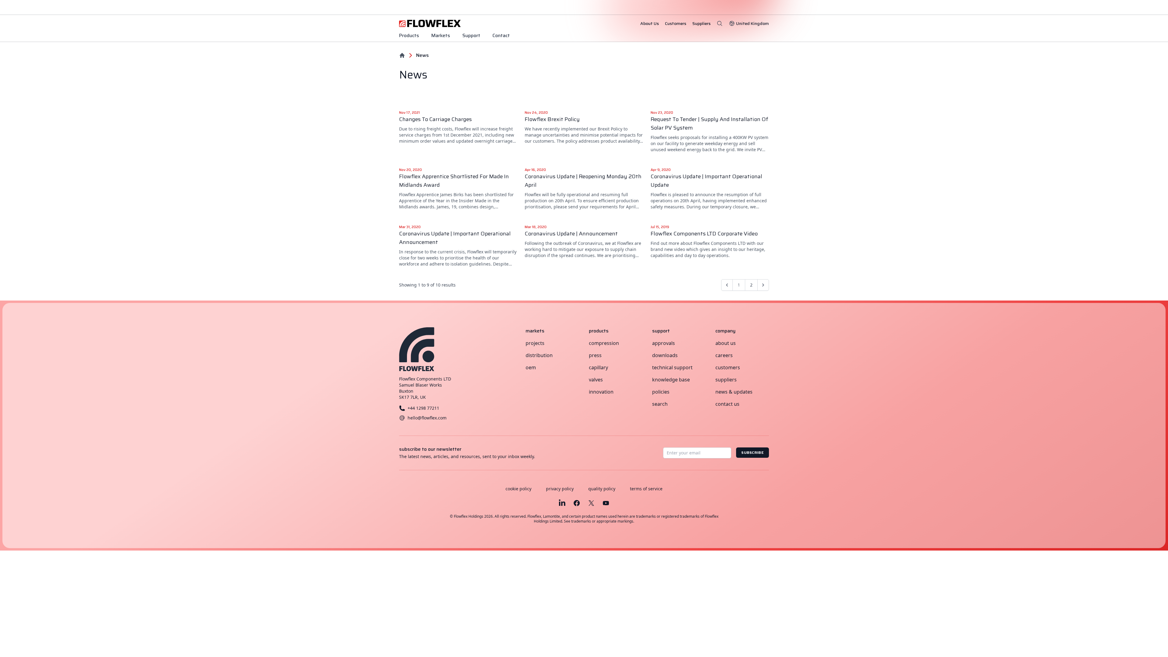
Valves (596, 379)
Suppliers (726, 379)
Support (471, 35)
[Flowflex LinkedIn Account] (562, 503)
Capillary (598, 367)
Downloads (665, 355)
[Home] (402, 55)
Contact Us (727, 404)
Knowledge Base (671, 379)
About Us (725, 343)
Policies (660, 391)
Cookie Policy (518, 489)
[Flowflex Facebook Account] (576, 503)
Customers (727, 367)
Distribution (539, 355)
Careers (724, 355)
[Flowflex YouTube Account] (606, 503)
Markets (440, 35)
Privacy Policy (560, 489)
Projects (535, 343)
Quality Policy (601, 489)
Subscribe (752, 452)
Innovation (601, 391)
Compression (604, 343)
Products (409, 35)
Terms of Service (646, 489)
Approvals (663, 343)
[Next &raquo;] (763, 285)
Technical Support (672, 367)
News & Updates (734, 391)
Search (660, 404)
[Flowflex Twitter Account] (591, 503)
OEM (531, 367)
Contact (501, 35)
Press (595, 355)
